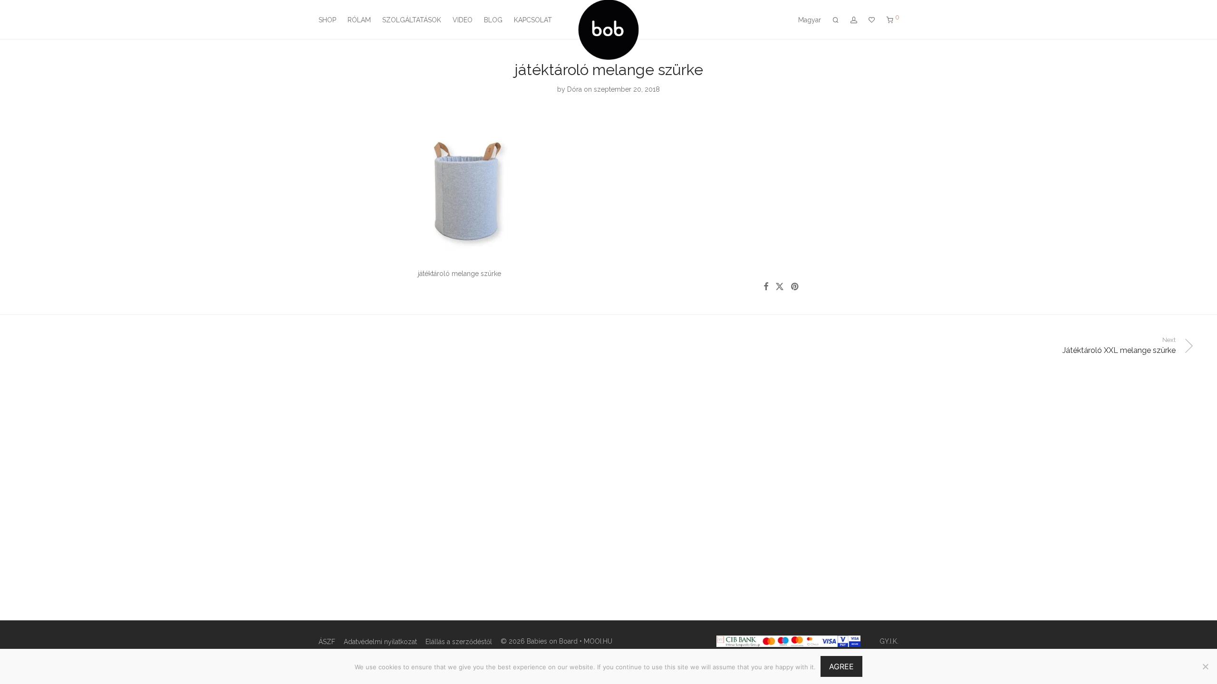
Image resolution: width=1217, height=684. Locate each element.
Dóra (574, 89)
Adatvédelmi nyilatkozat (380, 642)
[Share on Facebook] (765, 287)
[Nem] (1205, 666)
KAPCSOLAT (533, 20)
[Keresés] (836, 20)
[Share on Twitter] (779, 287)
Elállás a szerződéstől (458, 642)
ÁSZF (327, 642)
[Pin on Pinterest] (795, 287)
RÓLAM (359, 20)
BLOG (493, 20)
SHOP (327, 20)
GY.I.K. (888, 641)
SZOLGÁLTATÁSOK (411, 20)
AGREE (841, 666)
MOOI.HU (598, 641)
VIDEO (463, 20)
